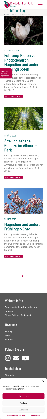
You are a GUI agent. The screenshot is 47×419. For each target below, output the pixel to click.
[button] (43, 381)
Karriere (9, 339)
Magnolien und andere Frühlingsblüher (22, 226)
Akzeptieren (23, 396)
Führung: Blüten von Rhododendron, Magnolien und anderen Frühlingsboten (23, 62)
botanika (9, 311)
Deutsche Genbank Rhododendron (21, 307)
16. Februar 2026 (12, 50)
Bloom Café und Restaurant (18, 315)
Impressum (35, 415)
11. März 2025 (10, 135)
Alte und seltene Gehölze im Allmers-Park (20, 145)
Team (7, 335)
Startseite (9, 375)
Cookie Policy (12, 415)
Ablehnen (23, 403)
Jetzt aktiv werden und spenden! (6, 73)
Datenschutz (24, 415)
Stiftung (9, 331)
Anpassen (23, 410)
